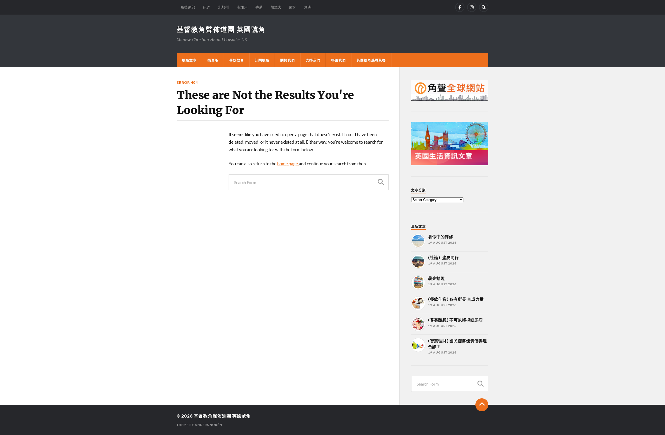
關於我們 (287, 60)
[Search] (483, 7)
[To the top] (481, 404)
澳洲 (307, 7)
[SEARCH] (381, 182)
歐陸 (292, 7)
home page (288, 163)
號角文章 (189, 60)
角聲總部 (188, 7)
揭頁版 (213, 60)
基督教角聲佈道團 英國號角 (221, 29)
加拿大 (275, 7)
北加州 (223, 7)
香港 (259, 7)
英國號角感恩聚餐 (371, 60)
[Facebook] (459, 7)
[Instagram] (471, 7)
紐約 (206, 7)
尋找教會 (236, 60)
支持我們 (313, 60)
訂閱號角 (262, 60)
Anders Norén (208, 425)
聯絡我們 (338, 60)
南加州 (242, 7)
